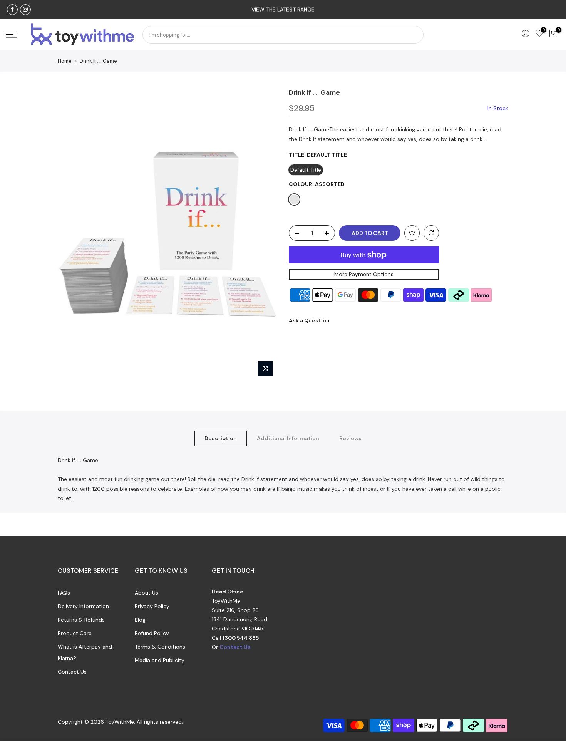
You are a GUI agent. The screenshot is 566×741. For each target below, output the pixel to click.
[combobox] (283, 34)
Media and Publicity (159, 660)
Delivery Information (83, 606)
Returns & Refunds (81, 619)
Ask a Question (309, 320)
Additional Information (288, 438)
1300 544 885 (241, 637)
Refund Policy (152, 633)
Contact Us (72, 671)
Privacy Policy (152, 606)
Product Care (75, 633)
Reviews (350, 438)
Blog (140, 619)
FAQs (64, 592)
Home (65, 61)
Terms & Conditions (160, 646)
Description (220, 438)
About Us (146, 592)
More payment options (364, 274)
